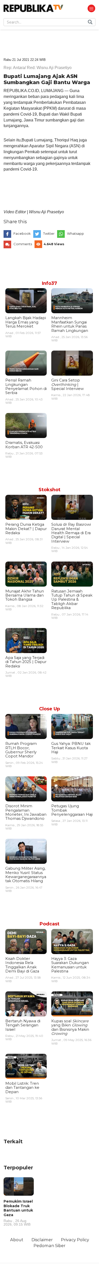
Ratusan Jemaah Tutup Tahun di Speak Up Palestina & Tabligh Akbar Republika (71, 599)
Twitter (49, 233)
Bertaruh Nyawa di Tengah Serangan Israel (22, 1025)
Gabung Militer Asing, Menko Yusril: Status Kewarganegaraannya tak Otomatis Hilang (25, 874)
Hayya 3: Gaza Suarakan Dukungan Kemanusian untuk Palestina (70, 964)
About (16, 1239)
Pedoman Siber (49, 1245)
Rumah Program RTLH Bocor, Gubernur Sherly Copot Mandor (21, 749)
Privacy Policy (75, 1239)
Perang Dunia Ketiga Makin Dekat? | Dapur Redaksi (26, 528)
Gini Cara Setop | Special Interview (67, 384)
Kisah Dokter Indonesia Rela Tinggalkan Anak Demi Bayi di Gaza (22, 964)
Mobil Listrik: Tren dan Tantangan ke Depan (22, 1087)
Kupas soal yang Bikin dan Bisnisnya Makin (70, 1027)
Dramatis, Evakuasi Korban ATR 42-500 (24, 444)
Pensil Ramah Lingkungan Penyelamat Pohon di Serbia (26, 386)
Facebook (22, 233)
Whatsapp (75, 233)
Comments (22, 244)
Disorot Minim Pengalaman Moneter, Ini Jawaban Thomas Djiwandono (25, 812)
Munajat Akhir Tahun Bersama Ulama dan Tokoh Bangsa (24, 595)
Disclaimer (42, 1239)
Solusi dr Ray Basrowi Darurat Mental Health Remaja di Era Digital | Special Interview (71, 533)
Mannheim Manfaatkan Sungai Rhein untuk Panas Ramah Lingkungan (69, 324)
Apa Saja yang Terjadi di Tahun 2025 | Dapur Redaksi (25, 661)
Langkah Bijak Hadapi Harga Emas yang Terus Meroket (25, 322)
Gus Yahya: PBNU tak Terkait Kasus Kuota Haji (71, 747)
